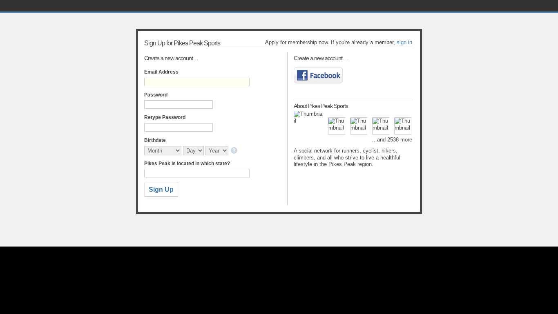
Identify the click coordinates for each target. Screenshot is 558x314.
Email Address (161, 72)
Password (155, 95)
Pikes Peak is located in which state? (187, 163)
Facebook (318, 75)
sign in (404, 42)
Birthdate (155, 140)
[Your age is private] (235, 151)
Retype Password (164, 117)
